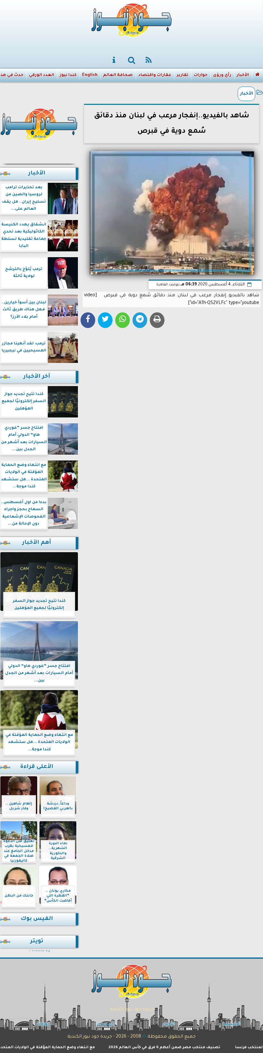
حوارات (201, 75)
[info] (114, 61)
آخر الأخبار (36, 377)
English (90, 75)
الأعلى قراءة (36, 767)
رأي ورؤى (222, 75)
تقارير (182, 75)
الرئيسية (231, 1024)
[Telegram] (140, 320)
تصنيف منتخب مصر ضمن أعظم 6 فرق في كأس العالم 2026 (183, 1048)
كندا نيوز (68, 75)
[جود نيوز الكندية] (39, 123)
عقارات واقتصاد (154, 75)
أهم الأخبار (36, 543)
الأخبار (243, 75)
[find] (131, 61)
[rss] (149, 61)
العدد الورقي (41, 75)
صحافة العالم (118, 75)
